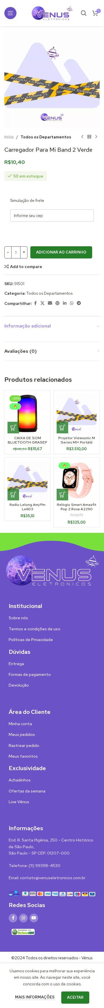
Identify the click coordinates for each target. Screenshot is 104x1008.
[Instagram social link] (23, 918)
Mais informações (35, 997)
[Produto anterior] (82, 136)
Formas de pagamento (30, 674)
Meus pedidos (22, 734)
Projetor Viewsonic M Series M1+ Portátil (76, 440)
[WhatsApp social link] (71, 303)
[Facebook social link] (35, 303)
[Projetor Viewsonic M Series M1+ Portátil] (76, 413)
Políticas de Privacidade (31, 639)
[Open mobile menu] (10, 13)
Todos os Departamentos (46, 137)
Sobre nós (18, 617)
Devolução (19, 685)
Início (9, 137)
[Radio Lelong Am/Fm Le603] (27, 480)
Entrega (16, 663)
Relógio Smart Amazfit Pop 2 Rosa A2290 (76, 506)
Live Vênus (19, 801)
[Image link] (52, 570)
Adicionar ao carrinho (61, 252)
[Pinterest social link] (57, 303)
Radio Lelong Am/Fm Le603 (27, 506)
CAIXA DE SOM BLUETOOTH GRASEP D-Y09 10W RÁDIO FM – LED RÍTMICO (27, 444)
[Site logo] (52, 12)
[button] (13, 427)
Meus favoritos (23, 756)
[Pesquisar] (84, 13)
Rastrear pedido (24, 745)
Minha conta (20, 723)
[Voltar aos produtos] (89, 136)
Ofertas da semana (27, 791)
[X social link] (42, 303)
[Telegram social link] (79, 303)
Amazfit (76, 515)
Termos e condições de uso (34, 628)
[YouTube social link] (33, 918)
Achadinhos (20, 780)
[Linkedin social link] (64, 303)
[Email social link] (50, 303)
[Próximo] (96, 136)
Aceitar (75, 997)
